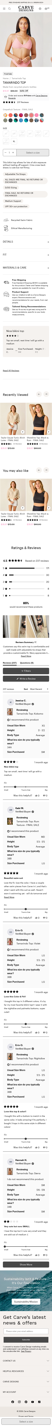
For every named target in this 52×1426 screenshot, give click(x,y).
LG (46, 133)
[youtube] (32, 1402)
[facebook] (12, 1402)
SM (13, 133)
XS (6, 133)
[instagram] (19, 1402)
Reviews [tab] (10, 663)
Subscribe (26, 1340)
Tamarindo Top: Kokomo (29, 713)
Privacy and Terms (26, 1416)
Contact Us (9, 1360)
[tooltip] (35, 642)
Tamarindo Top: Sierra (28, 1173)
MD (30, 133)
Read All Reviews (11, 370)
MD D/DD (38, 133)
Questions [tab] (27, 663)
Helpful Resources (13, 1371)
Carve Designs (11, 1381)
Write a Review (32, 679)
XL (14, 141)
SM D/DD (22, 133)
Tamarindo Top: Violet (28, 943)
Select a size (33, 152)
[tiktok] (39, 1402)
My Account (9, 1392)
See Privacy (26, 1351)
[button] (16, 102)
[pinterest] (26, 1402)
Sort (26, 689)
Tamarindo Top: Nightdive (30, 1058)
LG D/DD (6, 141)
